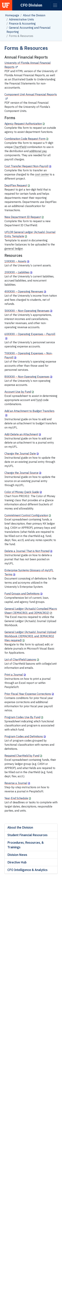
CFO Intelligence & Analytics (27, 870)
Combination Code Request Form (24, 138)
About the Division (34, 15)
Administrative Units (21, 19)
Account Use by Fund (17, 391)
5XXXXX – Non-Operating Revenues (26, 310)
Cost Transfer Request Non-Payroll (26, 166)
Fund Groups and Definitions (22, 593)
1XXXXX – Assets (15, 261)
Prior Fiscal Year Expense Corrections (27, 694)
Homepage (12, 15)
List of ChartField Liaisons (20, 659)
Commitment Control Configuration (26, 515)
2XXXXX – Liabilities (16, 272)
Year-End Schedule (16, 798)
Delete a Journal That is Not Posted (26, 551)
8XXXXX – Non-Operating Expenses (26, 376)
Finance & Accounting (22, 23)
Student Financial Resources (27, 835)
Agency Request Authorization (23, 123)
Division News (17, 855)
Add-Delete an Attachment (21, 434)
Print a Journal (13, 674)
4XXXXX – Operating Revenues (23, 291)
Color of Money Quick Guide (21, 492)
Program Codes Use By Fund (22, 717)
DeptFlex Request (15, 185)
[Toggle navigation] (55, 5)
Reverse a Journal (15, 783)
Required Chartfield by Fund (21, 755)
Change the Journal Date (20, 453)
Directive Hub (17, 862)
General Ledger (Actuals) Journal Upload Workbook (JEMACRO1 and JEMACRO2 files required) (30, 636)
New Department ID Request (22, 217)
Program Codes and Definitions (23, 736)
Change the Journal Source (21, 472)
